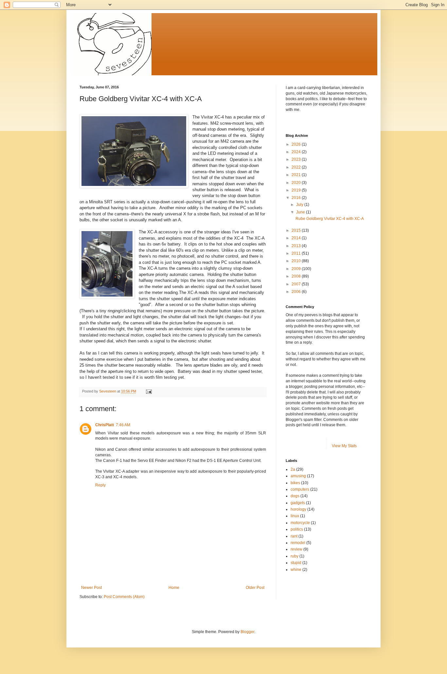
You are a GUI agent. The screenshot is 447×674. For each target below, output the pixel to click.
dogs (295, 496)
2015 (297, 230)
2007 (297, 284)
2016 (297, 197)
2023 (297, 159)
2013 (297, 246)
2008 (297, 276)
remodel (298, 542)
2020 (297, 182)
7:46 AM (123, 425)
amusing (298, 476)
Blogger (247, 631)
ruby (294, 556)
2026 (297, 144)
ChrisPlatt (104, 425)
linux (295, 516)
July (300, 204)
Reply (100, 485)
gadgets (298, 503)
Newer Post (91, 587)
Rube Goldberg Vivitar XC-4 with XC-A (329, 218)
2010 (297, 261)
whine (296, 569)
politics (297, 529)
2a (293, 469)
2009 (297, 268)
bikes (295, 483)
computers (300, 489)
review (296, 549)
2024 (297, 152)
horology (298, 509)
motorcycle (300, 522)
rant (294, 536)
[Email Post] (148, 391)
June (301, 212)
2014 (297, 238)
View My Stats (344, 446)
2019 (297, 190)
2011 (297, 253)
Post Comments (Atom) (124, 596)
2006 (297, 291)
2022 (297, 167)
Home (174, 587)
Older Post (255, 587)
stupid (296, 562)
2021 (297, 175)
